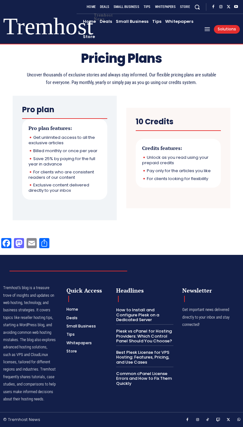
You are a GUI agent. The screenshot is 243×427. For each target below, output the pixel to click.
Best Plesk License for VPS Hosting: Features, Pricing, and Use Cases (142, 357)
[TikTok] (207, 420)
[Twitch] (218, 420)
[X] (228, 7)
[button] (197, 7)
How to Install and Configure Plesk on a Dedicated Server (137, 315)
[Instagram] (221, 7)
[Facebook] (213, 7)
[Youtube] (236, 7)
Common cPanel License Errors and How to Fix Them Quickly (144, 378)
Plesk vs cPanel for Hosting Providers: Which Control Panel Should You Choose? (144, 336)
